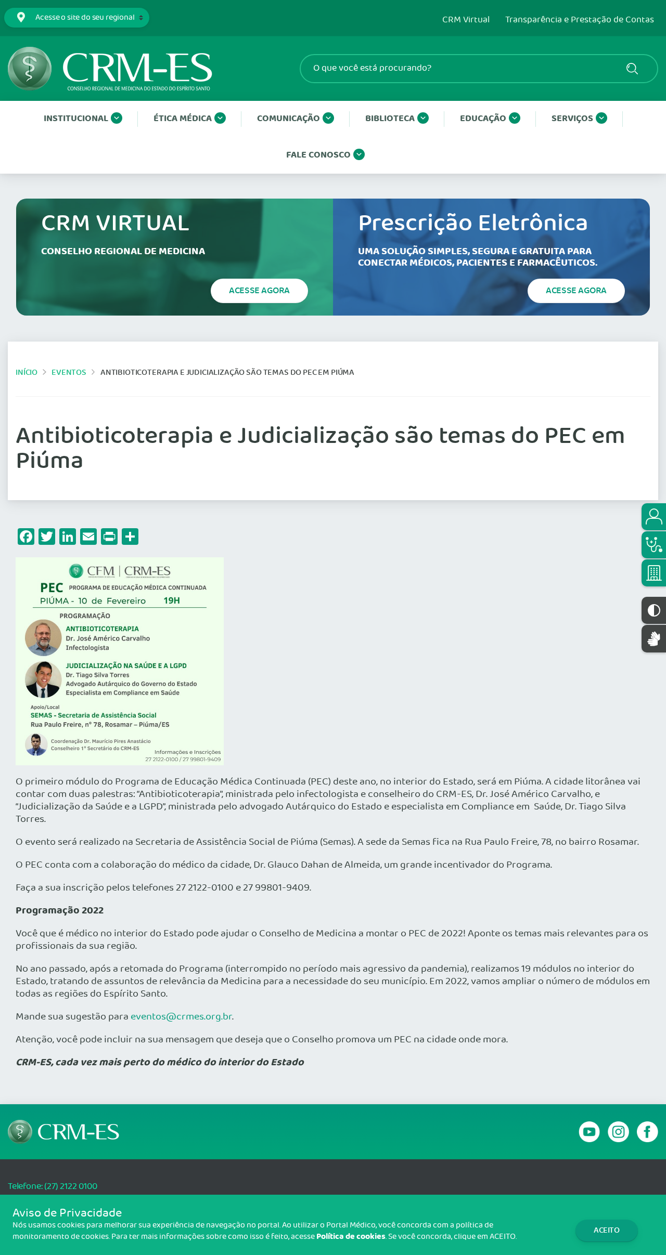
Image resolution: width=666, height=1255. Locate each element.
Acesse (259, 290)
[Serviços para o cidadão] (654, 516)
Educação (483, 118)
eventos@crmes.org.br (181, 1017)
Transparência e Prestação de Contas (579, 20)
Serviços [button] (572, 118)
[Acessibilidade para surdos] (654, 638)
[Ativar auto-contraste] (654, 610)
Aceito (607, 1230)
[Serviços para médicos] (654, 544)
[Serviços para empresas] (654, 572)
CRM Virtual (466, 20)
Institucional (76, 118)
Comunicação (288, 118)
